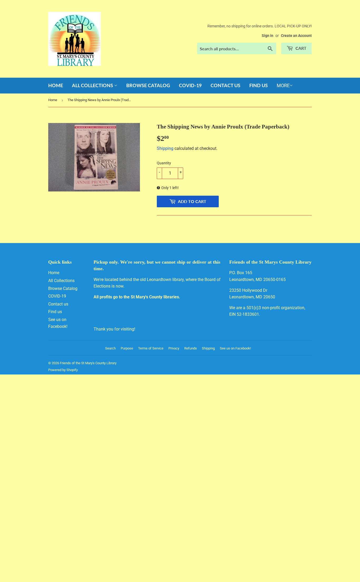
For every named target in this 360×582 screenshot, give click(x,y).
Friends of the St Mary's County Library (88, 363)
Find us (258, 85)
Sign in (267, 35)
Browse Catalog (148, 85)
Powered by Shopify (63, 370)
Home (55, 85)
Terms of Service (150, 348)
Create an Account (296, 35)
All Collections (93, 85)
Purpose (127, 348)
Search (110, 348)
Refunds (190, 348)
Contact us (225, 85)
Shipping (165, 148)
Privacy (173, 348)
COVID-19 (190, 85)
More (283, 85)
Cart (300, 48)
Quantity (164, 163)
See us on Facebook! (235, 348)
